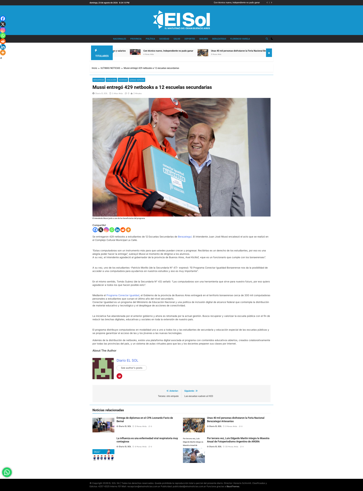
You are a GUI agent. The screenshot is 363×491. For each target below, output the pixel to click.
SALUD (177, 39)
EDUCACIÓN (111, 80)
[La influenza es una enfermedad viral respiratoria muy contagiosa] (257, 52)
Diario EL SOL (101, 93)
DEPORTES (189, 39)
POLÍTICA (150, 39)
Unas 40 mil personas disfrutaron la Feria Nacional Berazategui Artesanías (209, 50)
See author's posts (131, 367)
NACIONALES (119, 39)
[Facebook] (95, 229)
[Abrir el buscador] (267, 39)
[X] (100, 229)
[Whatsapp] (111, 229)
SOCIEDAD (164, 39)
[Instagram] (106, 229)
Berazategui (185, 236)
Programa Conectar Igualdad (122, 295)
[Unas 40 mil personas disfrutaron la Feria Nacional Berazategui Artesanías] (163, 52)
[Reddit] (122, 229)
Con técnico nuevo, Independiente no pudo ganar (237, 3)
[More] (128, 229)
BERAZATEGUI (219, 39)
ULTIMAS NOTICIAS (137, 80)
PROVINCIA (136, 39)
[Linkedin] (117, 229)
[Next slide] (271, 2)
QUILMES (203, 39)
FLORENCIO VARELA (240, 39)
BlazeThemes (233, 486)
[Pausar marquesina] (269, 52)
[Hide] (1, 58)
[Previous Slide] (267, 2)
